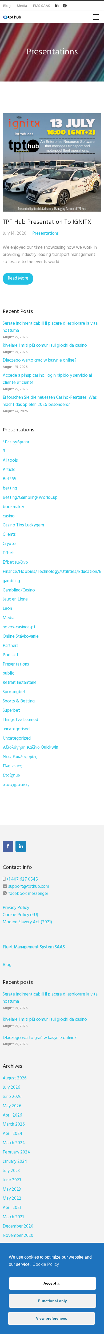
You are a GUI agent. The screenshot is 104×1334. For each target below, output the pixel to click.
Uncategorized (17, 738)
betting (10, 488)
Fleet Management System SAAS (34, 947)
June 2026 (12, 1096)
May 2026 (12, 1106)
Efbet (8, 553)
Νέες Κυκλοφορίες (20, 756)
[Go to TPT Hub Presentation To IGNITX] (52, 162)
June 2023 (12, 1180)
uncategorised (16, 729)
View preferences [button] (51, 1318)
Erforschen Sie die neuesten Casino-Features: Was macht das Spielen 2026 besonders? (50, 401)
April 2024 (12, 1133)
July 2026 (11, 1087)
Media (8, 617)
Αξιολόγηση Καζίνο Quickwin (30, 747)
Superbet (11, 710)
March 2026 (14, 1124)
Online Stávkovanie (21, 636)
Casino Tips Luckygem (23, 525)
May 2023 (12, 1189)
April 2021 (12, 1207)
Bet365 (9, 479)
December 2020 (18, 1226)
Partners (10, 645)
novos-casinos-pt (19, 627)
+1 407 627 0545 (22, 879)
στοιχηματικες (16, 784)
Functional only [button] (52, 1301)
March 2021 (13, 1217)
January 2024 (15, 1161)
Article (9, 469)
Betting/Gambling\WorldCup (30, 497)
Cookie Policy (46, 1264)
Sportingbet (14, 692)
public (8, 673)
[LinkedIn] (20, 846)
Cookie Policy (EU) (20, 915)
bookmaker (13, 507)
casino (9, 516)
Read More (18, 278)
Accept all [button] (52, 1283)
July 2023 (11, 1170)
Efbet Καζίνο (15, 562)
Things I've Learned (20, 719)
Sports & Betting (19, 701)
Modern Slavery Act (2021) (27, 922)
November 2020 (18, 1235)
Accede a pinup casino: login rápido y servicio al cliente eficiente (47, 379)
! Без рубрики (16, 442)
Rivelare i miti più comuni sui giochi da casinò (45, 345)
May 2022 (12, 1198)
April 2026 (12, 1115)
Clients (9, 534)
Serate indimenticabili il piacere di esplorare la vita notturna (50, 327)
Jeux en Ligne (15, 599)
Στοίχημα (11, 775)
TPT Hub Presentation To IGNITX (47, 222)
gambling (11, 581)
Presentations (45, 233)
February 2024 (16, 1152)
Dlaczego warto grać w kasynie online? (40, 360)
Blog (7, 964)
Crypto (9, 543)
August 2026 (15, 1078)
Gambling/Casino (19, 590)
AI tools (10, 460)
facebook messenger (28, 893)
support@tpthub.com (28, 886)
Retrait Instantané (20, 682)
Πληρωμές (12, 766)
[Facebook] (8, 846)
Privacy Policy (16, 907)
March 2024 (14, 1143)
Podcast (10, 655)
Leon (7, 608)
